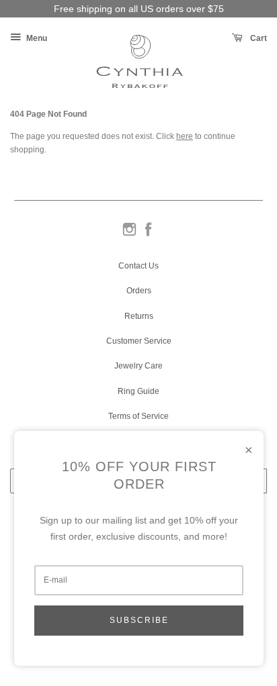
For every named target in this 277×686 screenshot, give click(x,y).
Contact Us (138, 266)
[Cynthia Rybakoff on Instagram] (129, 235)
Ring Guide (138, 391)
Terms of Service (138, 416)
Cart (257, 38)
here (184, 136)
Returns (138, 316)
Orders (138, 290)
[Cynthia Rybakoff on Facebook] (148, 235)
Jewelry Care (138, 366)
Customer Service (138, 341)
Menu (35, 38)
